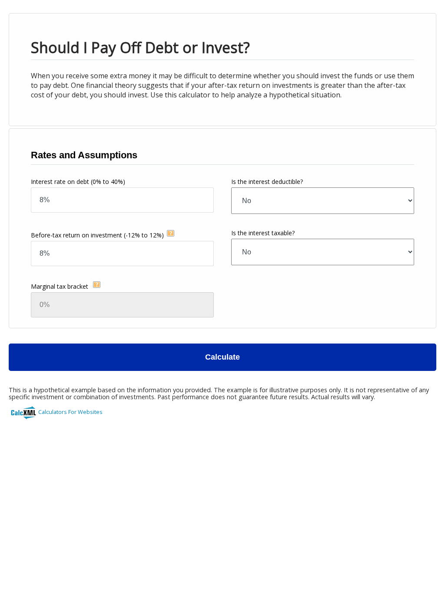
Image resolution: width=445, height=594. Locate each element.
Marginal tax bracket (60, 286)
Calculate (222, 357)
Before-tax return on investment (97, 235)
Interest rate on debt (78, 181)
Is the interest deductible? (267, 181)
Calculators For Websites (70, 412)
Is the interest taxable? (263, 233)
